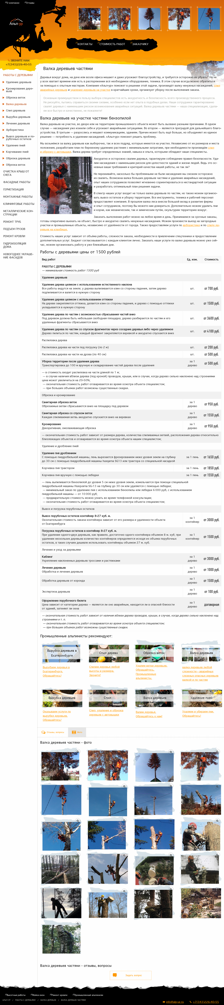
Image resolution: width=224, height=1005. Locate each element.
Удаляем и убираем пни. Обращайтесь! (198, 713)
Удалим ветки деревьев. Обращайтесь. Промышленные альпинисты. (151, 672)
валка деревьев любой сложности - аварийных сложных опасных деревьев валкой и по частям (200, 674)
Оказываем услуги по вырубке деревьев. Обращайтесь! (57, 716)
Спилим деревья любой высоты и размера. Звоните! (104, 671)
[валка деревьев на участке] (119, 18)
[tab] (53, 732)
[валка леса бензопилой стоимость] (179, 18)
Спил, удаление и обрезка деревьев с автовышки (106, 712)
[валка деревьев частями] (89, 18)
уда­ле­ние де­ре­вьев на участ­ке (90, 89)
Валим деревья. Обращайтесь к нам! (149, 714)
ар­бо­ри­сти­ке (191, 225)
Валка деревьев (48, 1000)
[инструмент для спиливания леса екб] (209, 18)
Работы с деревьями (25, 1000)
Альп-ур (6, 1000)
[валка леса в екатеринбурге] (149, 18)
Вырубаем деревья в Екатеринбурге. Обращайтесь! (56, 671)
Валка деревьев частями (73, 1000)
